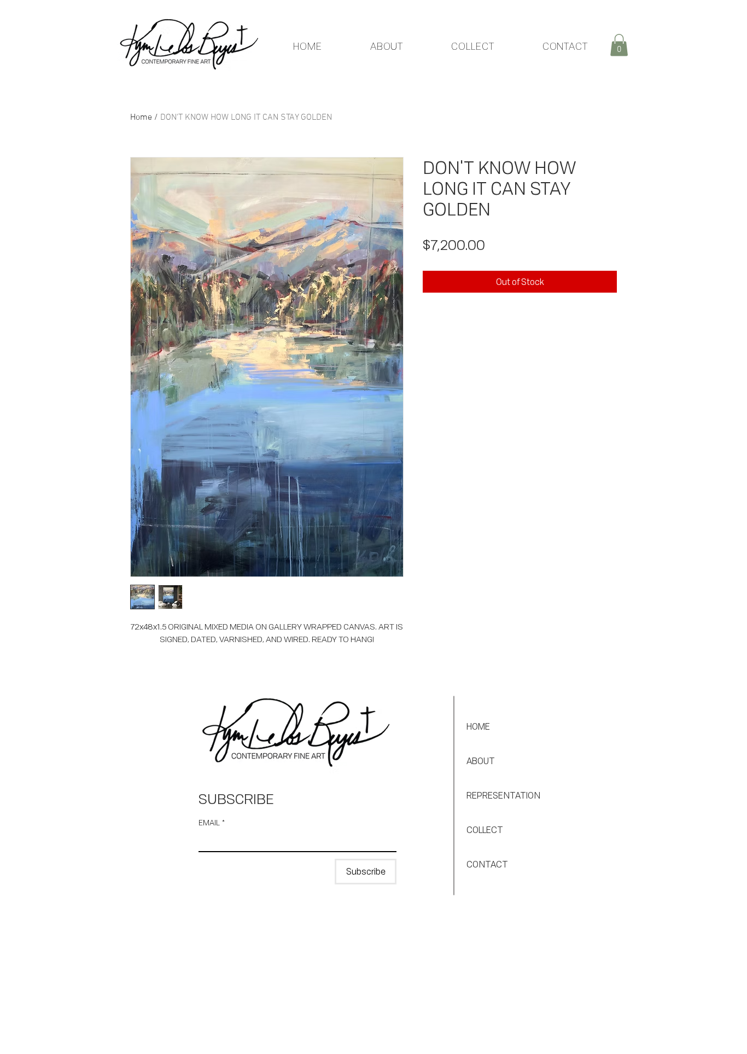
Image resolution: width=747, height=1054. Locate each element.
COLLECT (484, 830)
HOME (478, 726)
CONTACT (487, 864)
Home (141, 117)
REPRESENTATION (503, 795)
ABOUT (480, 761)
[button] (619, 45)
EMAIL (212, 822)
